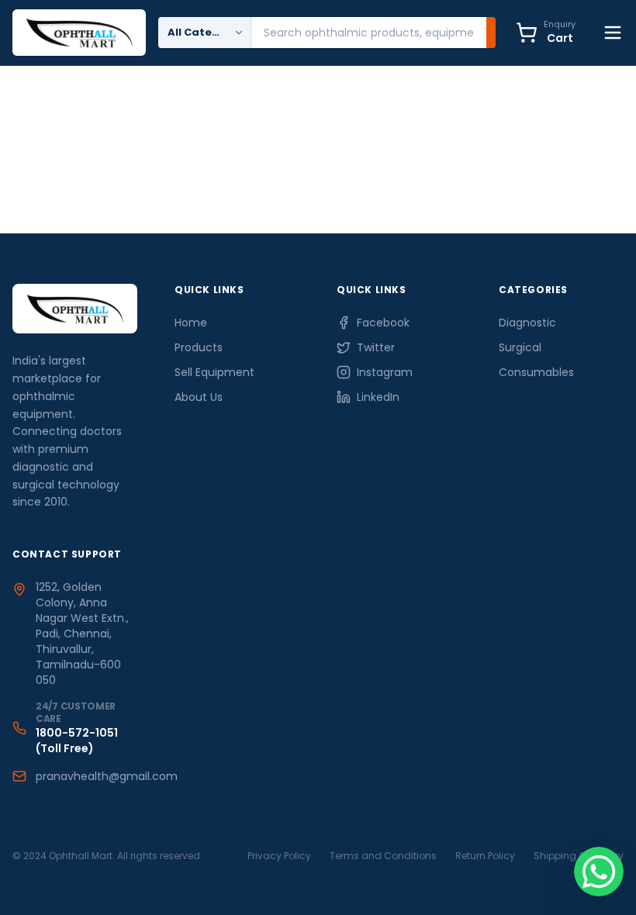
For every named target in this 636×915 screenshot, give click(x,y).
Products (199, 347)
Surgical (520, 347)
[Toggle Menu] (613, 33)
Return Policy (485, 855)
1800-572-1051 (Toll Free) (77, 740)
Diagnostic (527, 322)
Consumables (536, 372)
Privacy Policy (279, 855)
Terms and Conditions (383, 855)
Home (191, 322)
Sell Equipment (214, 372)
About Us (199, 397)
